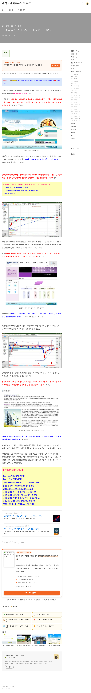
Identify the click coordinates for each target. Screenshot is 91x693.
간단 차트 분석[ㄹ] (75, 97)
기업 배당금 (74, 79)
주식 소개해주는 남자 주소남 (17, 3)
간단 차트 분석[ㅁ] (75, 100)
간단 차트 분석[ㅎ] (75, 121)
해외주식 (73, 83)
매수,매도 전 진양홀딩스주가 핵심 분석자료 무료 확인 (19, 518)
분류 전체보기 (74, 51)
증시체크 (73, 57)
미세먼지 (73, 132)
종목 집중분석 (74, 81)
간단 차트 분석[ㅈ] (75, 109)
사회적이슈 (73, 129)
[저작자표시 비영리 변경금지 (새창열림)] (21, 542)
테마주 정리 (21, 10)
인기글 (77, 148)
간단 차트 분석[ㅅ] (75, 104)
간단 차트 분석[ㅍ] (75, 118)
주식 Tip (73, 60)
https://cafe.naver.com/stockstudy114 (15, 526)
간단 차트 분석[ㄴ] (75, 93)
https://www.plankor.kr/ (11, 513)
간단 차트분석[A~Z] (76, 88)
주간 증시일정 (74, 74)
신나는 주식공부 (75, 72)
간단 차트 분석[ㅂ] (75, 102)
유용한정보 (73, 127)
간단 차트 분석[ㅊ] (75, 111)
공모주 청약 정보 (75, 66)
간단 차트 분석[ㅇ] (75, 107)
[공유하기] (7, 542)
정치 (72, 135)
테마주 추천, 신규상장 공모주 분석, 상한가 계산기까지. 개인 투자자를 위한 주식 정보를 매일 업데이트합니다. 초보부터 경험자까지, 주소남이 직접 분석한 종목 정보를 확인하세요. (28, 662)
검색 (83, 3)
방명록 (11, 10)
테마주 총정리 (74, 54)
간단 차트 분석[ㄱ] (75, 90)
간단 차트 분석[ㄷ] (75, 95)
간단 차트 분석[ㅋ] (75, 114)
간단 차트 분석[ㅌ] (75, 116)
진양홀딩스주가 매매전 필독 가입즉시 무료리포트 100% (23, 516)
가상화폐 (73, 124)
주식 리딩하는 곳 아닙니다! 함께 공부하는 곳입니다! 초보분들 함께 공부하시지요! (26, 532)
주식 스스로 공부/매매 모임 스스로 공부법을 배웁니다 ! (22, 529)
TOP (87, 687)
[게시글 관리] (9, 542)
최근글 (72, 148)
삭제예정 (73, 138)
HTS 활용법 (74, 76)
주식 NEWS (74, 86)
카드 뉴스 (73, 69)
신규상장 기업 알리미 (76, 63)
